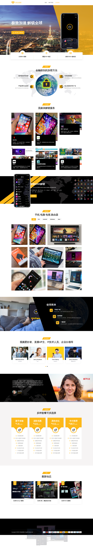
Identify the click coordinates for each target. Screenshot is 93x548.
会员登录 (57, 2)
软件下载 (51, 2)
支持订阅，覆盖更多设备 (44, 501)
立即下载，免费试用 (18, 32)
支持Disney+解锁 (18, 501)
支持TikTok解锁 (65, 501)
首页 (46, 2)
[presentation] (43, 394)
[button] (45, 366)
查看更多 (33, 196)
